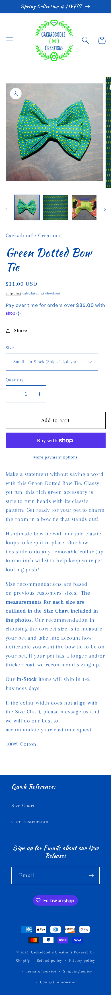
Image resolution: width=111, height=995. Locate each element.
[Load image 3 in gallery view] (84, 207)
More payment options (55, 457)
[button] (9, 40)
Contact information (59, 982)
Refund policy (49, 960)
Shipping (13, 293)
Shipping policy (77, 971)
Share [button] (20, 330)
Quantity (15, 379)
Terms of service (41, 971)
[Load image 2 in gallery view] (55, 207)
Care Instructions (31, 821)
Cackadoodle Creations (52, 952)
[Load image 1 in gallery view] (27, 207)
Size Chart (23, 805)
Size (10, 347)
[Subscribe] (91, 875)
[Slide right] (104, 209)
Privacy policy (82, 960)
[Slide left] (6, 209)
